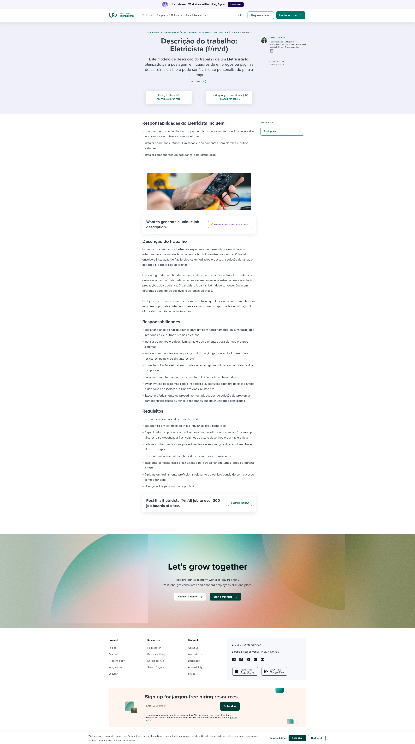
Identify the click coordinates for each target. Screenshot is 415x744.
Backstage (194, 660)
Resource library (156, 654)
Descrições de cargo (158, 32)
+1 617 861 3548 (252, 645)
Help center (154, 647)
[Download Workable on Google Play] (274, 671)
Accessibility (195, 667)
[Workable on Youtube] (248, 660)
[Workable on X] (255, 660)
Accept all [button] (297, 738)
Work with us (195, 654)
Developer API (155, 660)
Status (191, 673)
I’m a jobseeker (194, 15)
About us (193, 647)
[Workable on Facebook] (241, 660)
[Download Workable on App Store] (245, 671)
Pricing (112, 647)
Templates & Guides (168, 15)
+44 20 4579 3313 (269, 651)
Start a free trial (288, 15)
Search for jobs (155, 667)
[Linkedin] (272, 51)
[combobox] (240, 15)
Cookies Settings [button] (278, 738)
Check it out (236, 4)
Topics (145, 15)
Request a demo (260, 15)
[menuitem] (147, 15)
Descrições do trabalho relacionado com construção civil (204, 32)
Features (114, 654)
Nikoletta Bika (277, 38)
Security (113, 673)
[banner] (199, 224)
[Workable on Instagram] (262, 660)
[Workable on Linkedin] (234, 660)
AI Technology (117, 660)
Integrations (115, 667)
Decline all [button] (316, 738)
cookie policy (128, 740)
